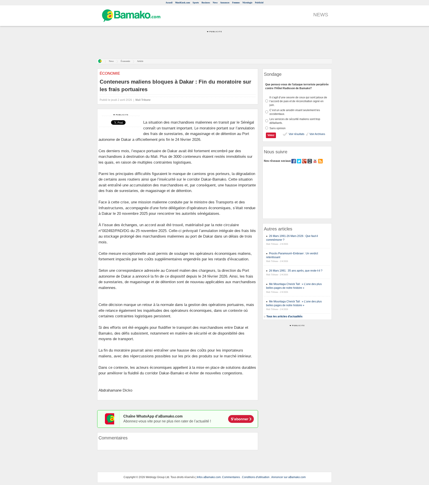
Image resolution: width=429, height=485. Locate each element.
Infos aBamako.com (209, 477)
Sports (196, 2)
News (215, 2)
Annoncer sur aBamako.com (288, 477)
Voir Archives (317, 134)
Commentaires (231, 477)
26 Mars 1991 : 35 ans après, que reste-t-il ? (295, 270)
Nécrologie (247, 2)
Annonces (224, 2)
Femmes (236, 2)
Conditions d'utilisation (255, 477)
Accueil (169, 2)
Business (206, 2)
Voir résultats (296, 134)
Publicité (259, 2)
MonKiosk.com (182, 2)
